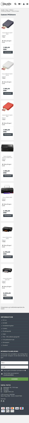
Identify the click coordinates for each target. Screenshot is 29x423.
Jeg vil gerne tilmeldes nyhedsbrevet (14, 370)
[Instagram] (3, 401)
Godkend (14, 379)
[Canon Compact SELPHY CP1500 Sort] (7, 148)
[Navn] (14, 362)
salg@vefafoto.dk (9, 391)
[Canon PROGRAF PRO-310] (7, 270)
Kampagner (6, 342)
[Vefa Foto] (7, 4)
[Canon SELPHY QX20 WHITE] (7, 65)
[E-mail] (14, 367)
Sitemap (3, 399)
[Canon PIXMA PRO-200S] (7, 229)
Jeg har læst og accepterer (11, 374)
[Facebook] (1, 401)
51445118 (6, 390)
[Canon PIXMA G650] (7, 189)
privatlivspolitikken (9, 375)
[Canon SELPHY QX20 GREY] (7, 24)
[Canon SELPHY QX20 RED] (7, 107)
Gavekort (5, 345)
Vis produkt (8, 52)
